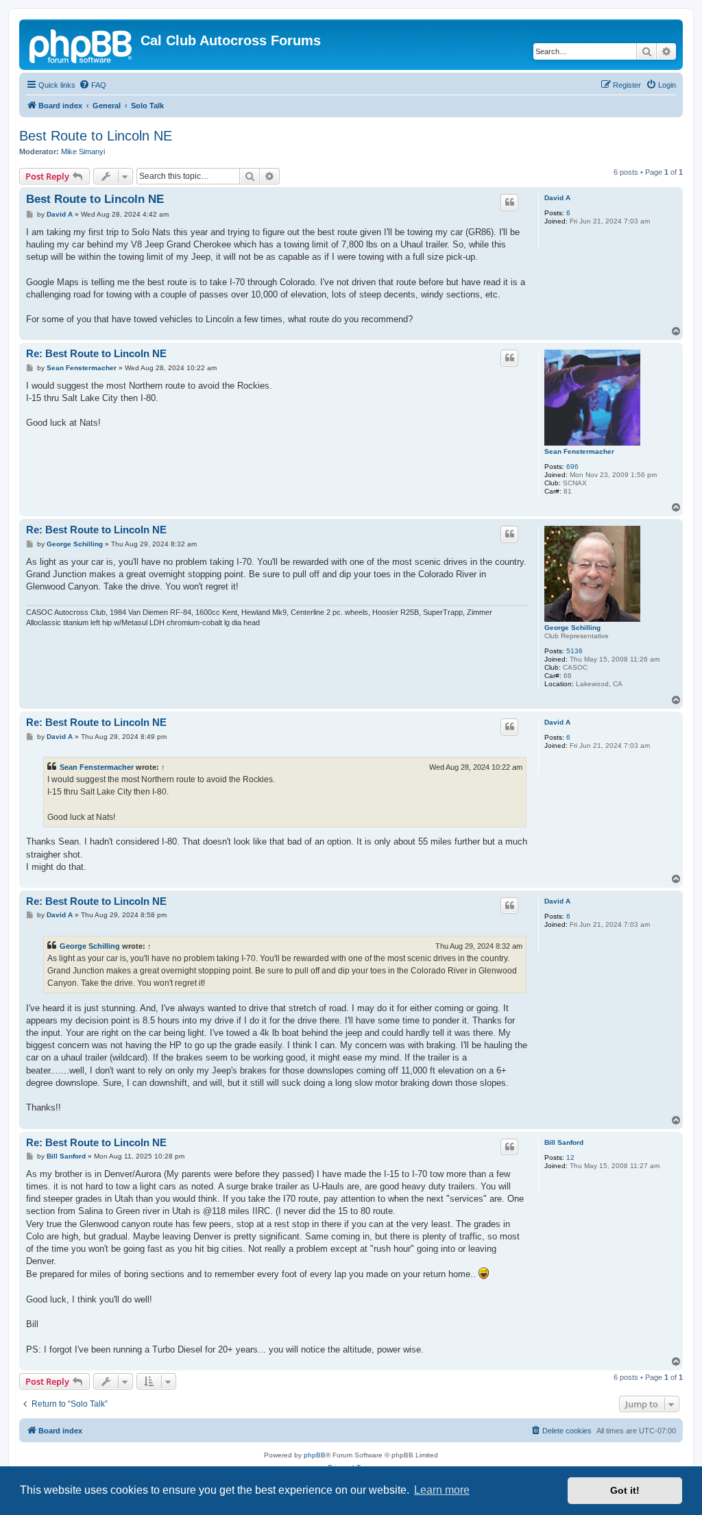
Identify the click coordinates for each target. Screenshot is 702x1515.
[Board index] (82, 44)
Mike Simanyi (83, 151)
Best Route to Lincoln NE (95, 135)
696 (572, 466)
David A (557, 198)
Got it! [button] (625, 1490)
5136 (574, 651)
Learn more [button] (442, 1490)
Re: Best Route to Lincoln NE (96, 353)
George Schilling (572, 627)
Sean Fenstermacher (579, 451)
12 (570, 1157)
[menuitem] (92, 85)
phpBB (315, 1455)
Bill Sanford (563, 1142)
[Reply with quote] (509, 202)
